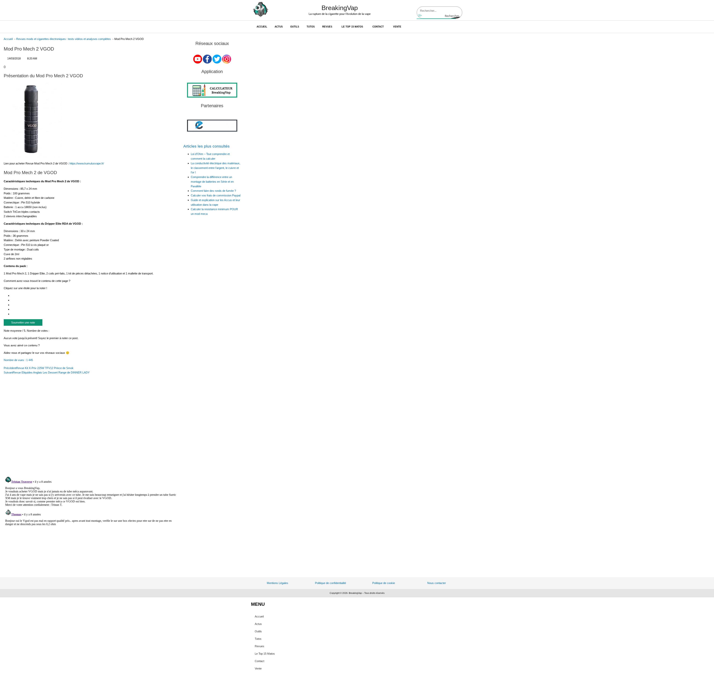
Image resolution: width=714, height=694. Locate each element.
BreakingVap (339, 7)
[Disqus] (92, 425)
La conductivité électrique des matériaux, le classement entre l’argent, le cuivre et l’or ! (215, 168)
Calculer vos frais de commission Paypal (215, 195)
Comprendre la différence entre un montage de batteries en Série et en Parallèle (212, 181)
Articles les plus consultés (206, 146)
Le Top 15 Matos (352, 26)
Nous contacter (436, 583)
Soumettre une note (23, 322)
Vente (397, 26)
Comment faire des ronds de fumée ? (213, 190)
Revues (327, 26)
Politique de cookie (383, 583)
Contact (378, 26)
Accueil (262, 26)
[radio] (95, 295)
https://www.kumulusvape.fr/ (87, 163)
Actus (279, 26)
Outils (294, 26)
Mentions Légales (277, 583)
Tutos (311, 26)
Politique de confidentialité (330, 583)
